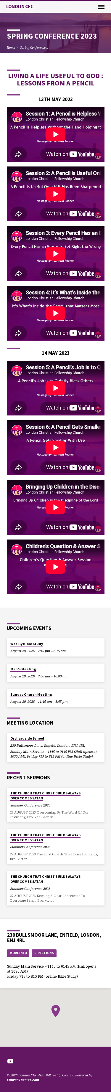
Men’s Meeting (23, 669)
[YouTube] (10, 1061)
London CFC (19, 6)
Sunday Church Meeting (31, 694)
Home (11, 47)
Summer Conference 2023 (30, 805)
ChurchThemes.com (23, 1080)
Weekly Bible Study (26, 643)
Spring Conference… (34, 47)
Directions (44, 953)
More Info (18, 953)
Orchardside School (27, 738)
